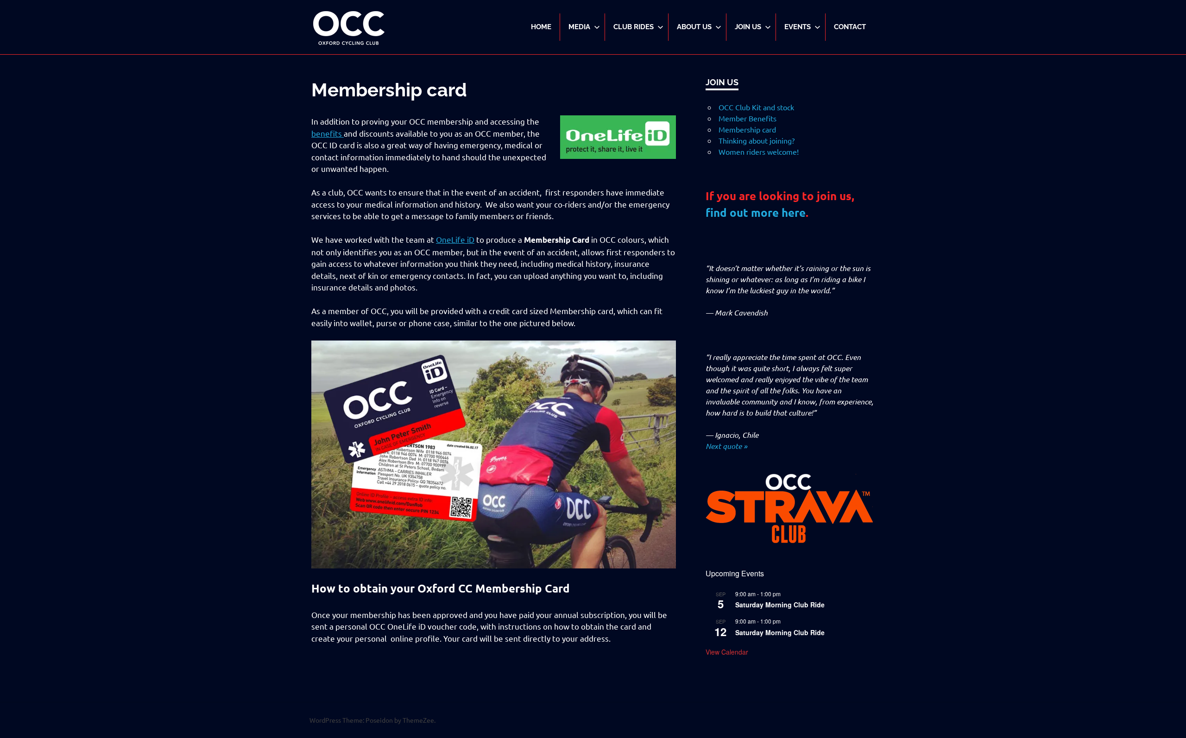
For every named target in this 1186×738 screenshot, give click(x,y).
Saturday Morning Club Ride (780, 604)
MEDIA (579, 27)
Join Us (748, 27)
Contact (850, 27)
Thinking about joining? (757, 140)
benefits (327, 133)
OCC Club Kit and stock (756, 107)
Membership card (747, 129)
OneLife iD (455, 239)
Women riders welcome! (759, 151)
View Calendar (727, 651)
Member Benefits (747, 118)
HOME (541, 27)
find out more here (756, 212)
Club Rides (633, 27)
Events (797, 27)
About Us (694, 27)
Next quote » (726, 446)
